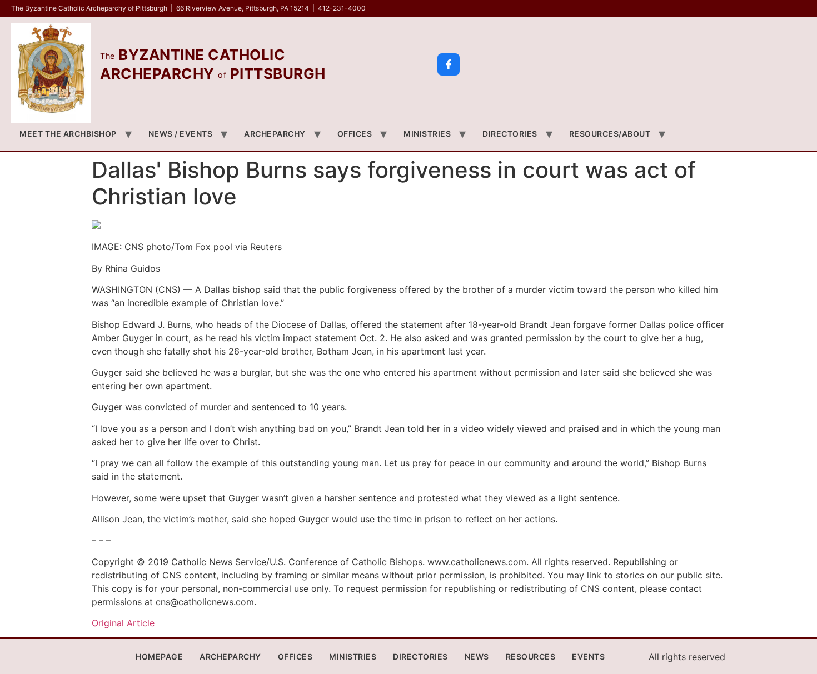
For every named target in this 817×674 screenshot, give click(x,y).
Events (588, 656)
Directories (509, 133)
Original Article (123, 622)
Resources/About (610, 133)
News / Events (180, 133)
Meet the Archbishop (68, 133)
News (477, 656)
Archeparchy (275, 133)
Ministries (427, 133)
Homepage (159, 656)
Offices (354, 133)
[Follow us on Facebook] (448, 64)
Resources (531, 656)
